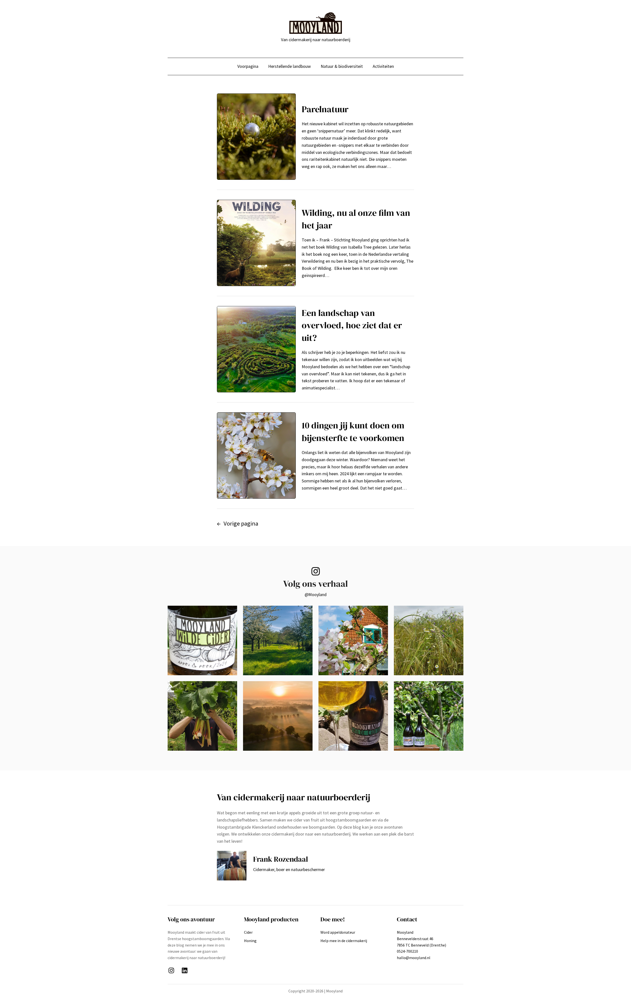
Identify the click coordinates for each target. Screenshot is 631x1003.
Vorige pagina (237, 523)
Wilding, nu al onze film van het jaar (356, 219)
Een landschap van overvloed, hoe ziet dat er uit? (352, 325)
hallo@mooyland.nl (413, 957)
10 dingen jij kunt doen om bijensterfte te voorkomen (353, 431)
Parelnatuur (325, 109)
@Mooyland (316, 594)
